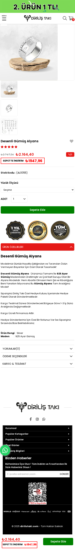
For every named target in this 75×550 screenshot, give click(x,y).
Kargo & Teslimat (14, 364)
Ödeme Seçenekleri (15, 356)
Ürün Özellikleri (13, 247)
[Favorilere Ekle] (71, 141)
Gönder (64, 474)
